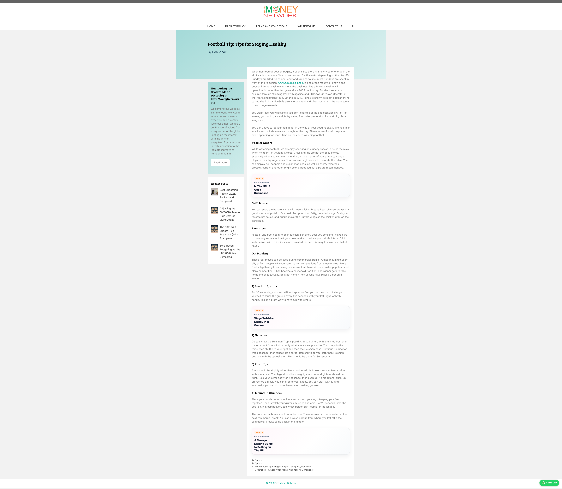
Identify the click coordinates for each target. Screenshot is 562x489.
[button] (353, 26)
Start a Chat (551, 483)
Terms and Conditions (271, 26)
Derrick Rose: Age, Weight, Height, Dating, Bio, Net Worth (283, 466)
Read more (220, 162)
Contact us (334, 26)
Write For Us (306, 26)
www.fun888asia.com (291, 82)
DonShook (219, 52)
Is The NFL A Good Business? (262, 190)
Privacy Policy (235, 26)
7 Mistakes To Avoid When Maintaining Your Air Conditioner (284, 470)
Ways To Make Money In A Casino (264, 322)
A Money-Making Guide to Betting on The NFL (263, 445)
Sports (258, 460)
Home (211, 26)
